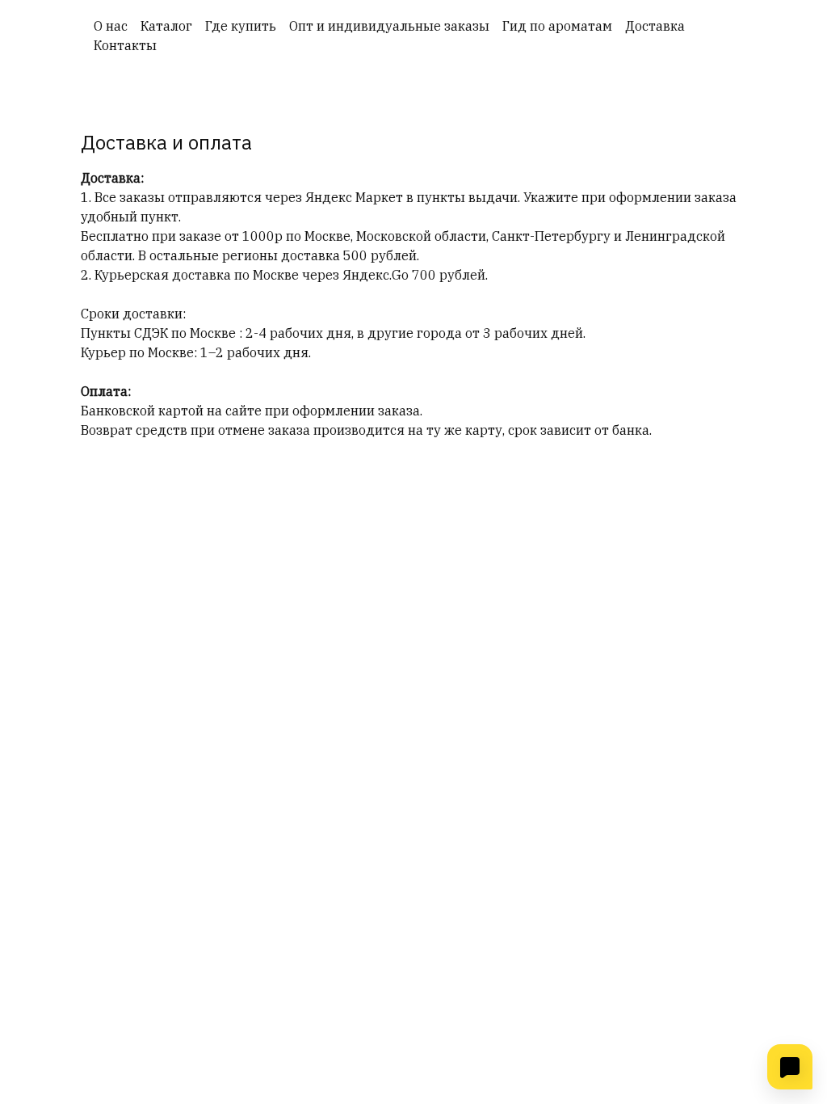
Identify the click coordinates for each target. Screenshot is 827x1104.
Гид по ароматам (557, 26)
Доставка (655, 26)
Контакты (125, 45)
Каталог (166, 26)
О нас (111, 26)
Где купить (240, 26)
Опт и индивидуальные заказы (389, 26)
